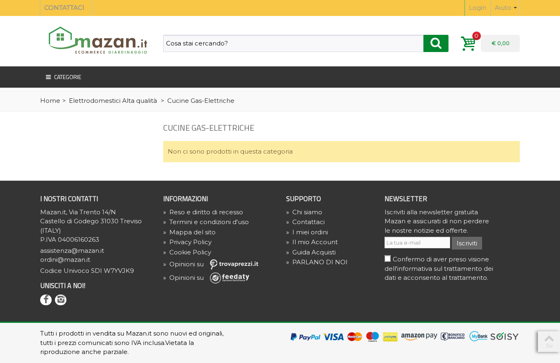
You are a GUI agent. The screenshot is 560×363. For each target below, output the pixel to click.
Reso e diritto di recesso (203, 212)
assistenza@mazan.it (72, 250)
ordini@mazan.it (65, 259)
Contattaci (305, 222)
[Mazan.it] (95, 39)
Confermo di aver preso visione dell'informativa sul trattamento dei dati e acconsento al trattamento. (439, 268)
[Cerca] (435, 43)
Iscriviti (467, 243)
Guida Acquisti (311, 252)
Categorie (67, 77)
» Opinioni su (184, 264)
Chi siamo (304, 212)
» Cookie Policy (187, 252)
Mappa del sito (189, 232)
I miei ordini (307, 232)
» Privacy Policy (187, 242)
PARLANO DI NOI (317, 262)
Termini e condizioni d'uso (206, 222)
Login (477, 7)
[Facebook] (46, 300)
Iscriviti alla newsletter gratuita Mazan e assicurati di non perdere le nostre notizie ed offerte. (437, 221)
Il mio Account (312, 242)
